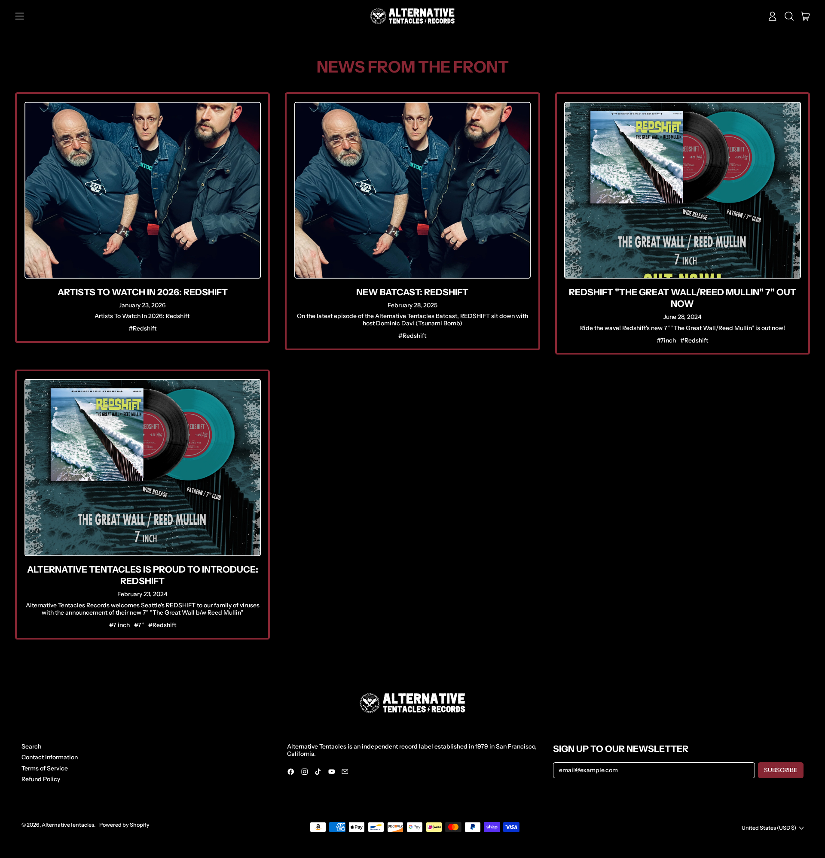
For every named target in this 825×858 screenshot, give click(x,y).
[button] (789, 16)
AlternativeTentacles (68, 825)
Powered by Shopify (124, 825)
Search (31, 746)
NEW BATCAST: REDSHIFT (412, 292)
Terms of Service (44, 768)
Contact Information (49, 757)
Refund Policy (40, 779)
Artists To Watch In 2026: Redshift (143, 292)
